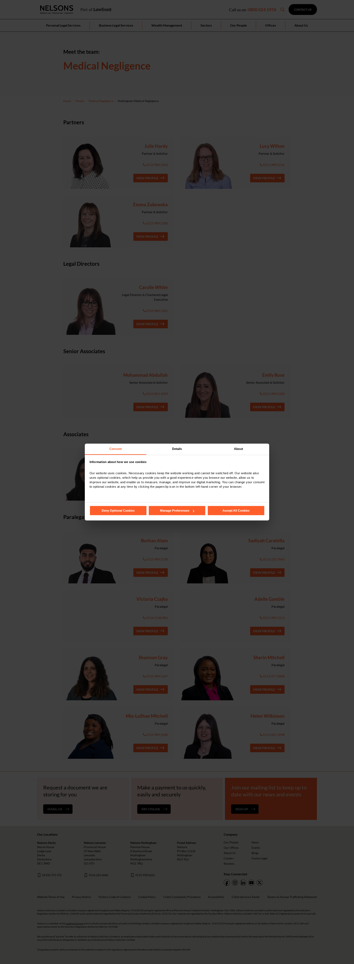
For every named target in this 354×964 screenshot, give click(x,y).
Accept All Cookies (236, 510)
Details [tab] (177, 449)
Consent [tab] (115, 449)
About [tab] (238, 449)
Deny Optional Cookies (118, 510)
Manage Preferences (174, 510)
